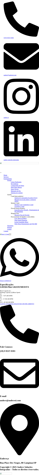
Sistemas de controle (17, 193)
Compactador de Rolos (17, 185)
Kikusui (9, 227)
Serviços (6, 177)
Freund (9, 180)
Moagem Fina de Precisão (22, 215)
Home (5, 175)
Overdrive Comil (19, 206)
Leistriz (9, 229)
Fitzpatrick (10, 225)
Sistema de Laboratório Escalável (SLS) (26, 198)
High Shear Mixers (16, 187)
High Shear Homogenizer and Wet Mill (26, 224)
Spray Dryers (15, 189)
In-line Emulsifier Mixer (21, 222)
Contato (6, 231)
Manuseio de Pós (16, 191)
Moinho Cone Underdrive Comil (24, 205)
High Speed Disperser (21, 220)
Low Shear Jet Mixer (21, 218)
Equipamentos (8, 179)
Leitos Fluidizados (16, 182)
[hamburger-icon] (0, 172)
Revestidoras (14, 184)
